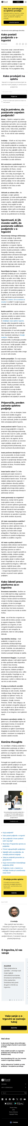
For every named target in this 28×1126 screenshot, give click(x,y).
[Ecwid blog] (2, 1099)
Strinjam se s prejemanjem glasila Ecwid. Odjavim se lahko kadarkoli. (14, 101)
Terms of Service (13, 1112)
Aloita (18, 2)
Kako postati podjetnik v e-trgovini (14, 835)
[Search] (25, 1092)
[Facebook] (14, 1099)
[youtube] (25, 1099)
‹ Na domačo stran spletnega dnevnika (12, 30)
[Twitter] (17, 1099)
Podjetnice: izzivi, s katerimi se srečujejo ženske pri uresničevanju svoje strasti (14, 870)
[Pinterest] (10, 1099)
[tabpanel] (12, 981)
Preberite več (14, 821)
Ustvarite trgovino (14, 22)
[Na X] (23, 44)
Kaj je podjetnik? (8, 832)
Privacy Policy (13, 1107)
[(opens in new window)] (8, 1103)
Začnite (14, 893)
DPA (13, 1109)
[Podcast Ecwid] (6, 1099)
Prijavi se (14, 96)
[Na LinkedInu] (20, 44)
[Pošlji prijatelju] (26, 44)
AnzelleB (7, 966)
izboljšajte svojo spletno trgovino (13, 321)
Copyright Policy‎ (13, 1114)
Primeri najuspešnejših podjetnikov (14, 849)
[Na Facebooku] (17, 44)
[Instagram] (21, 1099)
